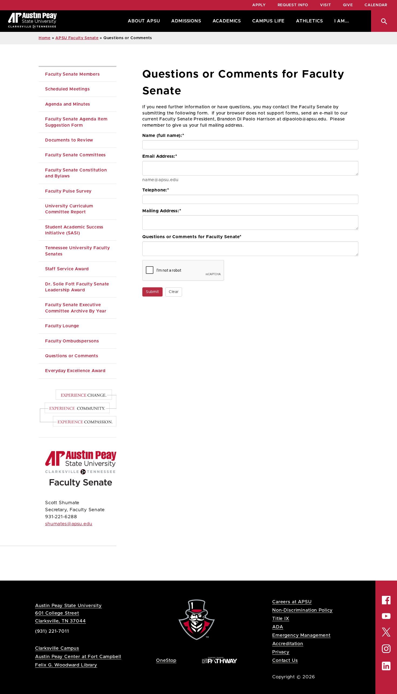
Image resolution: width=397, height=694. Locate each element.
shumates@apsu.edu (68, 523)
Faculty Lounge (62, 326)
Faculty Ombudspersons (72, 341)
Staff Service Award (67, 269)
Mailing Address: (161, 211)
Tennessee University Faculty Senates (78, 251)
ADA (277, 627)
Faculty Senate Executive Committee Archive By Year (75, 308)
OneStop (166, 660)
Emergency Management (301, 635)
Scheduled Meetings (67, 89)
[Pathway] (219, 660)
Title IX (280, 618)
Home (45, 38)
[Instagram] (386, 648)
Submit (152, 292)
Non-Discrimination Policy (302, 610)
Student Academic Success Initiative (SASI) (75, 230)
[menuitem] (142, 21)
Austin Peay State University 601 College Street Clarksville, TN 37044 (68, 613)
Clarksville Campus (57, 648)
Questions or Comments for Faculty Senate (192, 237)
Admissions (186, 21)
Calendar (376, 5)
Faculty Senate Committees (75, 155)
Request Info (293, 5)
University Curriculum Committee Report (70, 209)
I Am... (341, 21)
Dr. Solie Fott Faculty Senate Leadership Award (77, 287)
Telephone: (155, 190)
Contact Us (285, 660)
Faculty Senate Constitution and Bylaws (76, 173)
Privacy (281, 652)
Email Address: (159, 156)
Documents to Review (69, 140)
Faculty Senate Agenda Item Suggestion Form (77, 122)
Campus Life (268, 21)
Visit (325, 5)
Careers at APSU (292, 601)
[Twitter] (386, 632)
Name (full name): (163, 135)
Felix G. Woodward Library (66, 665)
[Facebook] (386, 600)
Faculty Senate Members (72, 74)
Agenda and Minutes (67, 104)
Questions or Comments (71, 356)
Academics (227, 21)
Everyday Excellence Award (75, 371)
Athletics (309, 21)
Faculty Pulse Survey (68, 191)
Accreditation (287, 643)
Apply (259, 5)
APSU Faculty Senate (77, 38)
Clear (174, 292)
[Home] (32, 21)
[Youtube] (386, 616)
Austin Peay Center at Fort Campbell (78, 656)
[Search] (384, 21)
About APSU (144, 21)
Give (348, 5)
